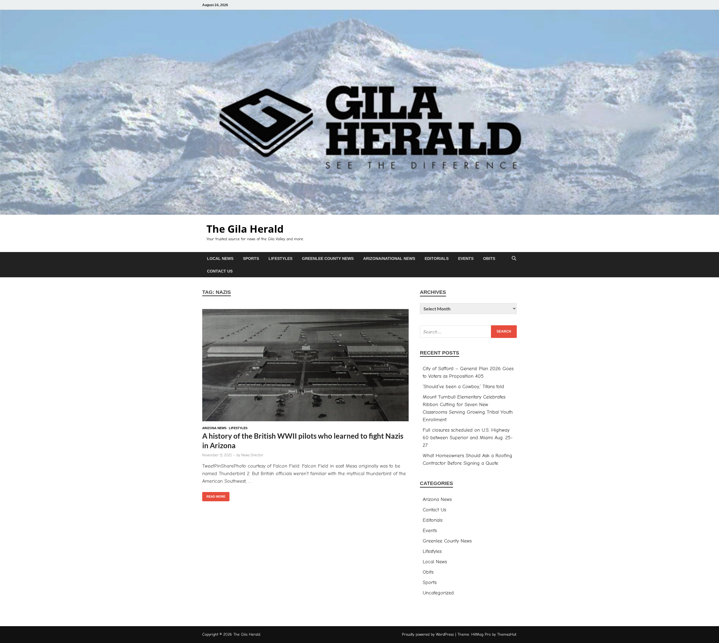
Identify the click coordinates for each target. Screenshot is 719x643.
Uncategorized (438, 593)
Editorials (437, 258)
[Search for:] (468, 331)
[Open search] (514, 258)
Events (466, 258)
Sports (251, 258)
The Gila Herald (245, 229)
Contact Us (220, 271)
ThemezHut (506, 634)
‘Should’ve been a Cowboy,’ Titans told (463, 387)
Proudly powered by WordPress (428, 634)
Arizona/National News (389, 258)
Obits (489, 258)
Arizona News (214, 428)
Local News (220, 258)
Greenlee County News (328, 258)
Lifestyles (280, 258)
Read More (213, 495)
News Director (252, 455)
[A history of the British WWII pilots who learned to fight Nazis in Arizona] (305, 366)
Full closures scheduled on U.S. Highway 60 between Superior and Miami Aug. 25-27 (468, 437)
